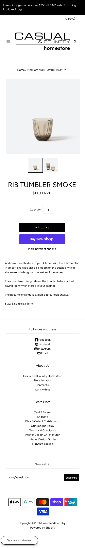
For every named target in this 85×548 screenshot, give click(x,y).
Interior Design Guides (43, 439)
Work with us (42, 389)
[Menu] (8, 41)
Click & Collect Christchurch (42, 421)
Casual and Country (53, 523)
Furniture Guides (42, 444)
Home (21, 70)
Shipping (42, 416)
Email (44, 353)
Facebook (44, 339)
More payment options (42, 249)
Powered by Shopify (42, 527)
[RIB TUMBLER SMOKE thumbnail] (35, 165)
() (70, 18)
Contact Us (43, 385)
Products (32, 70)
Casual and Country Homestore (42, 376)
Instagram (44, 348)
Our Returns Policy (42, 426)
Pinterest (44, 344)
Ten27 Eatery (42, 412)
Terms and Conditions (42, 430)
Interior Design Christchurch (42, 434)
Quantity (35, 209)
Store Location (42, 380)
